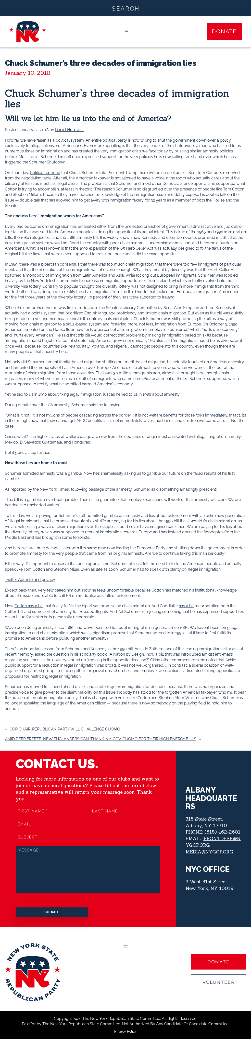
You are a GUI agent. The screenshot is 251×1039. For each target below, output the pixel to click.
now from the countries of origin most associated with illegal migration (162, 436)
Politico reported (45, 172)
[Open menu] (126, 32)
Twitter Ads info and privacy (30, 579)
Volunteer (218, 982)
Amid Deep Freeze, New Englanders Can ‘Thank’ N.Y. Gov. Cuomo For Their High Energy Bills (100, 739)
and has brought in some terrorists (58, 537)
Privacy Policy (125, 1031)
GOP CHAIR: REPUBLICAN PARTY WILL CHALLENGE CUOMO (65, 729)
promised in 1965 (213, 237)
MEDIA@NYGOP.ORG (209, 852)
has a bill (186, 606)
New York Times (54, 489)
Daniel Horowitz (69, 129)
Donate (224, 31)
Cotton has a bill (28, 606)
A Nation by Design (127, 654)
